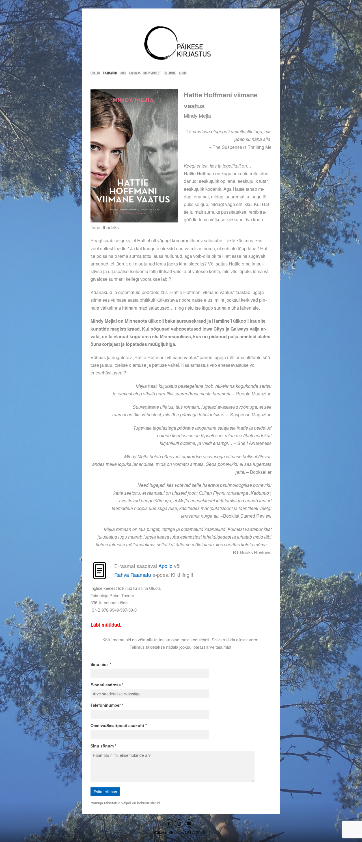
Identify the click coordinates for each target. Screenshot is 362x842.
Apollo (165, 565)
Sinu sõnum (102, 746)
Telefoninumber (105, 705)
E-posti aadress (105, 684)
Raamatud (110, 73)
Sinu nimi (99, 664)
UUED (123, 73)
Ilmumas (135, 73)
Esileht (95, 73)
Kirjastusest (152, 73)
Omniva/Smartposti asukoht (117, 725)
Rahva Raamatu (132, 574)
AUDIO (183, 73)
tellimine (169, 73)
